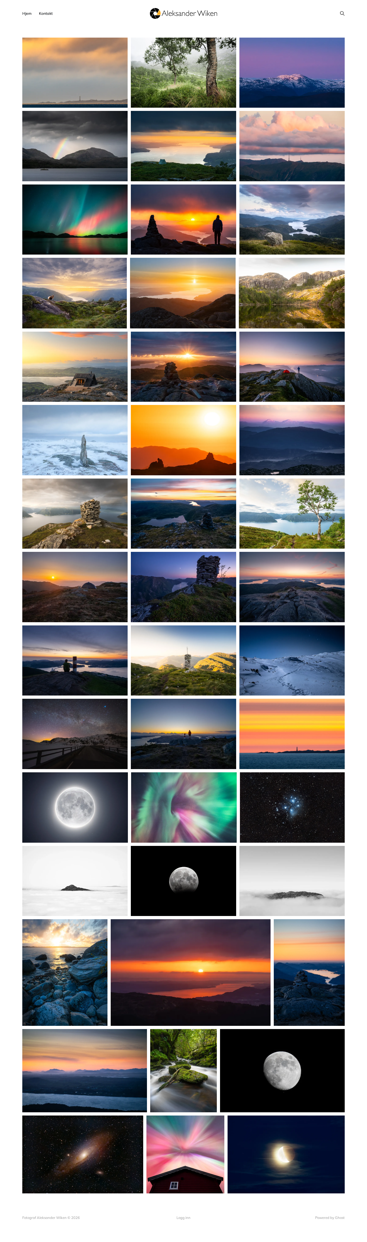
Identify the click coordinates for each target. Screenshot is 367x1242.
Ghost (340, 1217)
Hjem (26, 13)
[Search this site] (342, 13)
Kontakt (46, 13)
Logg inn (183, 1217)
